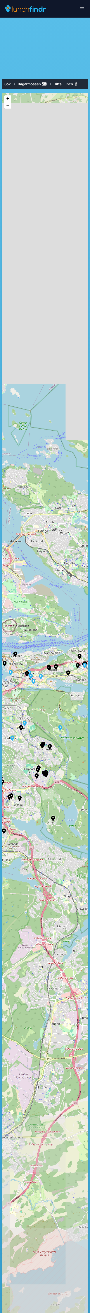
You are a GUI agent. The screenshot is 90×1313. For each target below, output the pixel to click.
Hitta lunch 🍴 (66, 84)
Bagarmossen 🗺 (32, 84)
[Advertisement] (45, 47)
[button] (21, 727)
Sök (7, 84)
